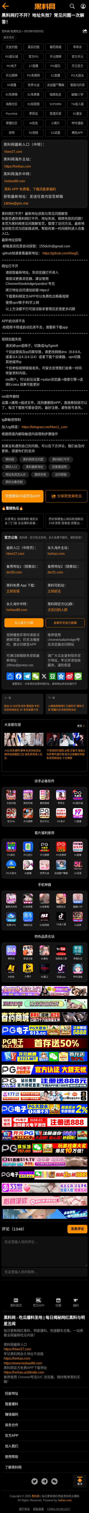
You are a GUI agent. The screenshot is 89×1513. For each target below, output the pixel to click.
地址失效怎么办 (15, 474)
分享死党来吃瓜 (69, 496)
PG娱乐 (55, 66)
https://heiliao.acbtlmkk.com (24, 1372)
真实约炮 (33, 47)
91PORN (55, 104)
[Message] (78, 676)
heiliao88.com (14, 181)
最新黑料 (9, 37)
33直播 (11, 85)
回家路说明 (59, 467)
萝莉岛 (33, 113)
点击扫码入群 (57, 610)
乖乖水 (77, 47)
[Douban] (52, 676)
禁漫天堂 (55, 113)
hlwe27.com (13, 151)
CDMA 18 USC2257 (58, 1509)
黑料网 (9, 459)
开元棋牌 (55, 56)
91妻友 (77, 113)
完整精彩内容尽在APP (22, 496)
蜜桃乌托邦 (77, 85)
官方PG (33, 56)
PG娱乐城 (11, 56)
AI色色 (33, 123)
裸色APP (77, 132)
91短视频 (34, 104)
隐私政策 (38, 1509)
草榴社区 (11, 123)
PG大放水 (77, 75)
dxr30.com (14, 572)
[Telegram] (27, 676)
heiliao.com (56, 553)
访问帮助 (61, 474)
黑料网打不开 (61, 459)
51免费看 (34, 94)
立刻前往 (54, 591)
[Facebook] (18, 676)
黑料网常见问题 (33, 459)
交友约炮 (11, 47)
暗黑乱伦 (55, 94)
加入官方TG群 (24, 622)
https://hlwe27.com (17, 1349)
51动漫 (55, 132)
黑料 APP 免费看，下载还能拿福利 (30, 189)
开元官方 (77, 66)
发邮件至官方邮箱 (65, 622)
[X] (44, 676)
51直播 (55, 75)
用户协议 (24, 1509)
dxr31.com (55, 572)
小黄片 (55, 123)
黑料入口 (11, 467)
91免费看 (12, 94)
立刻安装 (13, 591)
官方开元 (77, 56)
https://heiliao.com (17, 166)
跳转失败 (40, 474)
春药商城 (55, 47)
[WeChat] (35, 676)
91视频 (33, 132)
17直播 (33, 66)
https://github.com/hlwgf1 (60, 253)
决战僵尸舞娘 (55, 85)
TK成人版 (77, 104)
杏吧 (11, 132)
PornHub (11, 113)
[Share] (10, 676)
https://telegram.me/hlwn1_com (44, 427)
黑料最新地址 (34, 467)
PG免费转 (33, 75)
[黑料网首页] (44, 7)
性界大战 (33, 85)
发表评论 (77, 1229)
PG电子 (12, 66)
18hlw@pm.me (16, 203)
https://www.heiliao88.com (23, 1363)
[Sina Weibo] (69, 676)
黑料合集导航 (14, 482)
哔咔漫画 (77, 123)
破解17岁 (77, 94)
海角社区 (11, 104)
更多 (79, 726)
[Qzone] (61, 676)
